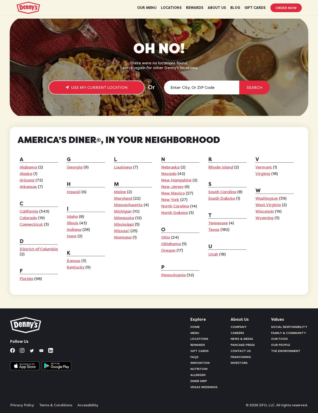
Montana (123, 237)
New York (170, 199)
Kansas (73, 260)
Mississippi (124, 224)
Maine (120, 191)
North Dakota (174, 212)
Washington (266, 198)
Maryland (123, 198)
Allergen (198, 375)
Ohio (165, 237)
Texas (213, 229)
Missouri (121, 230)
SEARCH (254, 87)
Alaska (26, 173)
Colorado (28, 217)
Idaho (72, 216)
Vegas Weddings (203, 387)
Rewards (197, 345)
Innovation (200, 362)
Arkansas (28, 186)
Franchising (241, 357)
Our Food (279, 338)
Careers (237, 333)
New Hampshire (176, 180)
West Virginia (268, 204)
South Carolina (222, 191)
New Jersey (172, 186)
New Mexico (173, 193)
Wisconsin (264, 211)
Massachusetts (128, 204)
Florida (26, 278)
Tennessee (218, 223)
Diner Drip (198, 381)
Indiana (74, 229)
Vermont (263, 167)
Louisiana (123, 167)
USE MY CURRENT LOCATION (99, 87)
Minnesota (124, 217)
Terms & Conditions (55, 405)
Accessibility (87, 405)
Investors (239, 362)
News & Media (242, 338)
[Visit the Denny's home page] (26, 325)
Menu (194, 333)
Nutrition (198, 369)
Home (195, 327)
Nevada (169, 173)
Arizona (27, 180)
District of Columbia (39, 249)
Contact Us (241, 351)
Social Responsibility (289, 327)
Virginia (262, 173)
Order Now (286, 8)
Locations (199, 338)
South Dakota (221, 198)
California (29, 211)
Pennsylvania (173, 275)
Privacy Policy (22, 405)
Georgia (74, 167)
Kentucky (75, 267)
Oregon (168, 250)
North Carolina (175, 206)
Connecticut (31, 224)
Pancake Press (243, 345)
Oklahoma (171, 243)
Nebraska (170, 167)
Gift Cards (199, 351)
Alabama (28, 167)
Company (239, 327)
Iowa (71, 236)
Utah (213, 254)
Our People (280, 345)
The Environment (285, 351)
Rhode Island (220, 167)
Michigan (123, 211)
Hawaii (73, 191)
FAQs (194, 357)
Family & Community (288, 333)
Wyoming (264, 217)
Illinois (72, 223)
